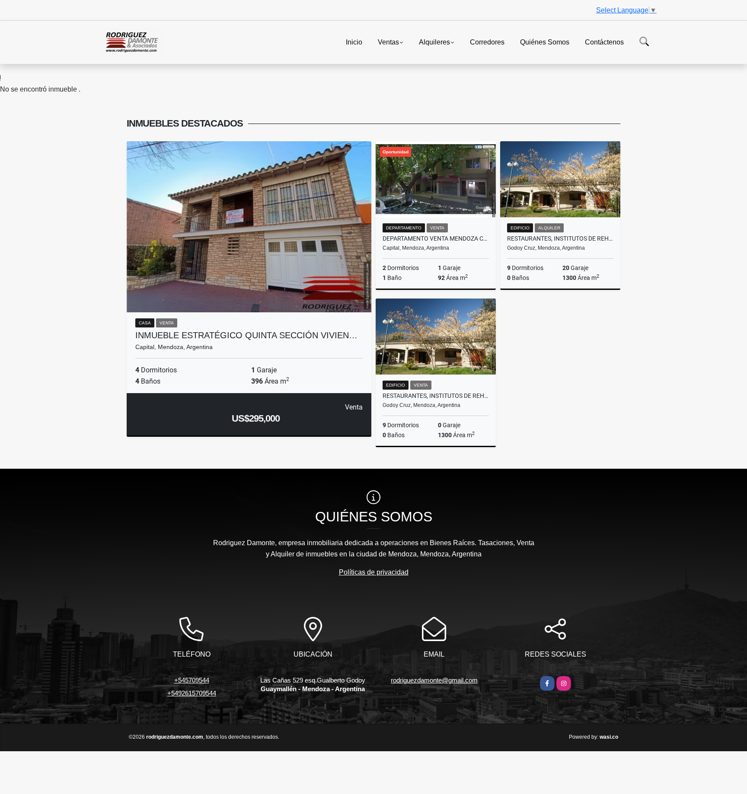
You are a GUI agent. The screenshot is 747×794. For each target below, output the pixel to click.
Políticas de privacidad (374, 572)
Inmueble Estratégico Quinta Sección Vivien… (246, 335)
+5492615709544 (191, 693)
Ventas (388, 41)
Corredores (487, 41)
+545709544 (191, 680)
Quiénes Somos (544, 41)
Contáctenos (604, 41)
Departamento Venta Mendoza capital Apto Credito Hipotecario (436, 238)
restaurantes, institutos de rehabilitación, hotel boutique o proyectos (560, 238)
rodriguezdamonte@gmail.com (434, 680)
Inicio (354, 41)
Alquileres (434, 41)
